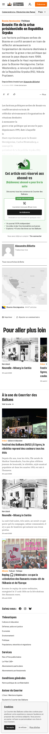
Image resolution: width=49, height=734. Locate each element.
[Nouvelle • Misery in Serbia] (20, 350)
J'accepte (10, 727)
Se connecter (36, 236)
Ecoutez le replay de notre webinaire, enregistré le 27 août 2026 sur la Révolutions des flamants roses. (23, 591)
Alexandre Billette (31, 82)
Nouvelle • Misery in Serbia (16, 368)
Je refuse (22, 727)
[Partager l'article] (14, 94)
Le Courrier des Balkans (18, 4)
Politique (25, 21)
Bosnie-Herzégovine (11, 21)
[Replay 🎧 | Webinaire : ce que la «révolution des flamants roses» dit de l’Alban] (24, 554)
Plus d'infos (35, 727)
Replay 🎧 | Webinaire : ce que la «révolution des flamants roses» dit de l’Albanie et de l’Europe (23, 579)
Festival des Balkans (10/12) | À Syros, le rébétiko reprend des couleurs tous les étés (23, 448)
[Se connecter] (30, 4)
